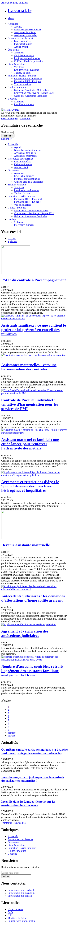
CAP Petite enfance (24, 55)
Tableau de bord (22, 72)
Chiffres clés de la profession (28, 61)
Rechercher (7, 132)
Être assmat (13, 49)
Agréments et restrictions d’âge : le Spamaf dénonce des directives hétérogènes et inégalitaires (30, 486)
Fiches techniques (23, 44)
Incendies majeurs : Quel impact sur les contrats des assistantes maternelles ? (32, 778)
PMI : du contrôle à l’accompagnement (33, 280)
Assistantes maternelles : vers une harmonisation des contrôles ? (28, 367)
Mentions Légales (17, 918)
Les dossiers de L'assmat (26, 69)
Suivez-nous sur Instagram (21, 893)
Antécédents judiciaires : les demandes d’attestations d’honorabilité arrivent (33, 598)
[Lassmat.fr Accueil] (10, 109)
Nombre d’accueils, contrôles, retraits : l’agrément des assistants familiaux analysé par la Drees (33, 670)
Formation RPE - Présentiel (28, 78)
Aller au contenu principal (14, 2)
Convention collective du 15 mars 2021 (34, 93)
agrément (12, 241)
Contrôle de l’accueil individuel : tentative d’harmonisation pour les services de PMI (29, 404)
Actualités (13, 23)
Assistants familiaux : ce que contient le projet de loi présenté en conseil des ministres (33, 329)
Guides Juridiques (17, 87)
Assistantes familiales (25, 32)
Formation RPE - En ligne (27, 81)
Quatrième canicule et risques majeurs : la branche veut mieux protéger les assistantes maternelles (34, 751)
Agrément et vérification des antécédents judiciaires (24, 633)
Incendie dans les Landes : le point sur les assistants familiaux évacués (28, 803)
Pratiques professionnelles (27, 58)
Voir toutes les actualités (13, 822)
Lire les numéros (22, 41)
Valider (6, 876)
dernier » (12, 732)
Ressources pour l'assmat (20, 38)
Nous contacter (15, 909)
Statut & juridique (17, 64)
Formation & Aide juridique (22, 75)
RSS (10, 915)
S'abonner (19, 101)
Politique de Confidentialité (21, 921)
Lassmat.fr (19, 10)
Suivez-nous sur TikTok (20, 895)
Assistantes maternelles (25, 35)
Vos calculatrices (22, 84)
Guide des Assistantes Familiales (30, 95)
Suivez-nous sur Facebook (21, 890)
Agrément (19, 52)
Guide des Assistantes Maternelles (31, 90)
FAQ (10, 912)
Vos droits (19, 67)
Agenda (18, 26)
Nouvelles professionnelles (27, 29)
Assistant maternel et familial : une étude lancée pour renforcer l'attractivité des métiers (30, 443)
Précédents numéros (24, 104)
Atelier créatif (21, 46)
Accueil (12, 238)
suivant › (12, 735)
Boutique (12, 98)
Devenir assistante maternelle (25, 545)
